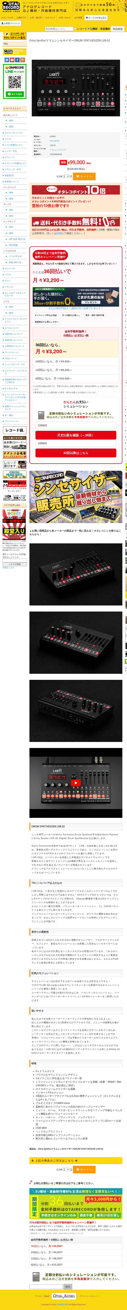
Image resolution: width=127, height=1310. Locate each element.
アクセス (38, 1296)
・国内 (10, 126)
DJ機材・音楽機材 (100, 28)
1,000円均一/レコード (14, 346)
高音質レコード (12, 181)
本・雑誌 (9, 415)
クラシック (10, 157)
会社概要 (78, 17)
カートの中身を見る (97, 17)
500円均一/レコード (14, 340)
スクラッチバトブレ (14, 133)
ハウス (8, 274)
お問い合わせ (65, 17)
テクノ (8, 281)
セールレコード (12, 328)
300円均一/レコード (14, 334)
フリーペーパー (12, 421)
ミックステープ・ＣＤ (15, 364)
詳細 (59, 233)
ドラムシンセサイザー (58, 150)
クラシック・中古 (13, 169)
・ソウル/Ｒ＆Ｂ (14, 256)
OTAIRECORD (62, 1304)
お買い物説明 (36, 17)
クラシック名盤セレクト (16, 163)
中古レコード (11, 358)
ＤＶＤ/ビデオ (11, 388)
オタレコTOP (7, 17)
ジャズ (8, 139)
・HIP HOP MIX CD (16, 239)
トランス (9, 287)
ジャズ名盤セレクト (14, 145)
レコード (81, 28)
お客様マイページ (11, 23)
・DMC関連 (12, 245)
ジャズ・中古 (11, 151)
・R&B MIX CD (14, 262)
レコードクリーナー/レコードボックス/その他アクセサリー (15, 397)
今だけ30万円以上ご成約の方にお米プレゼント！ (75, 308)
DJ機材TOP (21, 17)
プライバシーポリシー (88, 1296)
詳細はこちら (8, 567)
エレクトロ (10, 268)
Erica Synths (54, 141)
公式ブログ (50, 17)
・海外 (10, 120)
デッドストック (12, 352)
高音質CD (9, 175)
